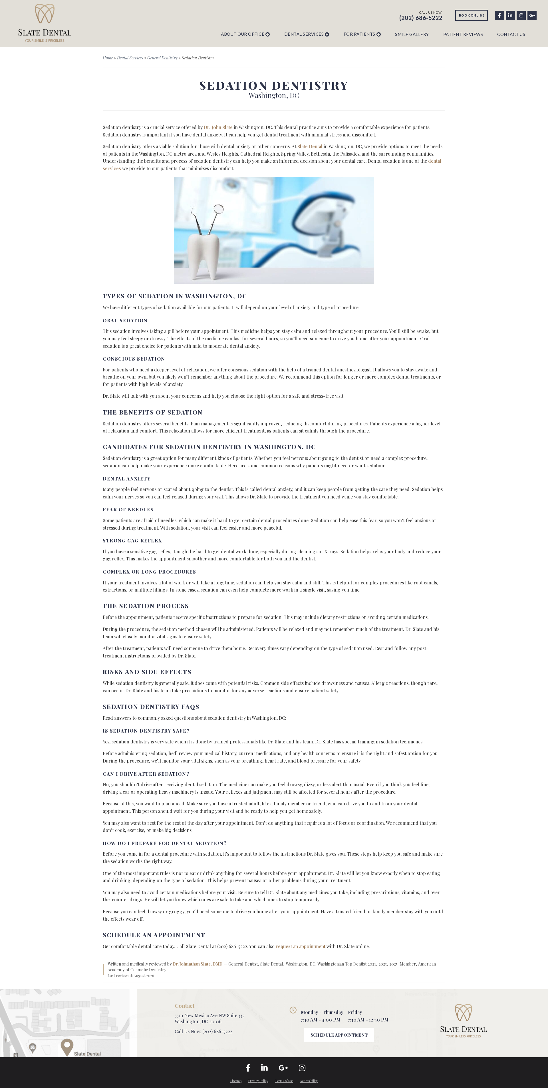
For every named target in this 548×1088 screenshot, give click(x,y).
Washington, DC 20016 (198, 1021)
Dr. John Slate (218, 127)
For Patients (359, 34)
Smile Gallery (412, 34)
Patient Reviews (463, 34)
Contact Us (511, 34)
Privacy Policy (258, 1081)
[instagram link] (521, 15)
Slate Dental (310, 146)
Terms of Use (284, 1081)
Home (108, 58)
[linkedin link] (510, 15)
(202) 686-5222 (421, 17)
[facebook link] (499, 15)
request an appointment (300, 946)
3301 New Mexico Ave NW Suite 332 (210, 1015)
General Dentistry (162, 58)
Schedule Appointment (339, 1035)
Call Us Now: (203, 1031)
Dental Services (304, 34)
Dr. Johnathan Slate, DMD (198, 964)
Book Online (471, 15)
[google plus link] (532, 15)
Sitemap (235, 1081)
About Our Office (242, 34)
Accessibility (309, 1081)
